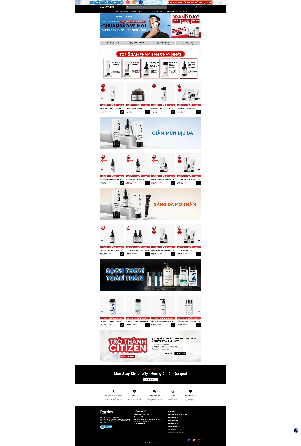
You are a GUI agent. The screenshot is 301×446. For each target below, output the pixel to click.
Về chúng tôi (183, 11)
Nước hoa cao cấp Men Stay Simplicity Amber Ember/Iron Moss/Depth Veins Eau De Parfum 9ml (163, 321)
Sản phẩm (133, 11)
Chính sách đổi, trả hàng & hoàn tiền (177, 414)
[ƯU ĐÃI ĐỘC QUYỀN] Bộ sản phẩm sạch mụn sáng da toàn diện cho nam (188, 108)
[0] (200, 7)
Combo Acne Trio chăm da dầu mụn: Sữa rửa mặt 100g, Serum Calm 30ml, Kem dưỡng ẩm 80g (162, 179)
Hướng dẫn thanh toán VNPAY (175, 429)
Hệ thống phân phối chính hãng (176, 432)
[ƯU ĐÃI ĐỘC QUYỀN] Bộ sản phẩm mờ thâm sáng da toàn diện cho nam (162, 108)
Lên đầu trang (296, 445)
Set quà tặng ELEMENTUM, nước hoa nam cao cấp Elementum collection (188, 321)
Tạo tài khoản (180, 353)
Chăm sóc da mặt (143, 11)
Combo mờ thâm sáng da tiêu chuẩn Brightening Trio (160, 250)
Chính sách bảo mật (173, 420)
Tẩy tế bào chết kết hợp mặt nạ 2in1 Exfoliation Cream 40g (109, 108)
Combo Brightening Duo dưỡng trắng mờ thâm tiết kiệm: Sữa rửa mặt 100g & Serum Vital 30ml (138, 250)
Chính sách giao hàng (173, 417)
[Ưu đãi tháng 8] (135, 25)
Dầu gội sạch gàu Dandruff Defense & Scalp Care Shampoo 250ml (111, 321)
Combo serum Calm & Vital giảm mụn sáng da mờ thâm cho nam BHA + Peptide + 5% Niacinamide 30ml (111, 250)
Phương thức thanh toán (174, 426)
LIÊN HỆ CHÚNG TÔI (150, 379)
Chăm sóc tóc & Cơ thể (157, 11)
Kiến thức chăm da (172, 11)
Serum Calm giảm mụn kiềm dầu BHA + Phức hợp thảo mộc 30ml (111, 179)
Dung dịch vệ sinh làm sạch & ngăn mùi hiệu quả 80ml (138, 321)
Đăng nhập (169, 353)
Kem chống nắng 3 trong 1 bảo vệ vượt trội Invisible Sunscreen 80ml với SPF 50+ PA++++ (137, 108)
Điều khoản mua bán (173, 423)
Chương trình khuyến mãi (121, 11)
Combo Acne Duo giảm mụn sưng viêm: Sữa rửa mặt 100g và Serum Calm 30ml (138, 179)
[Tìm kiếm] (127, 7)
